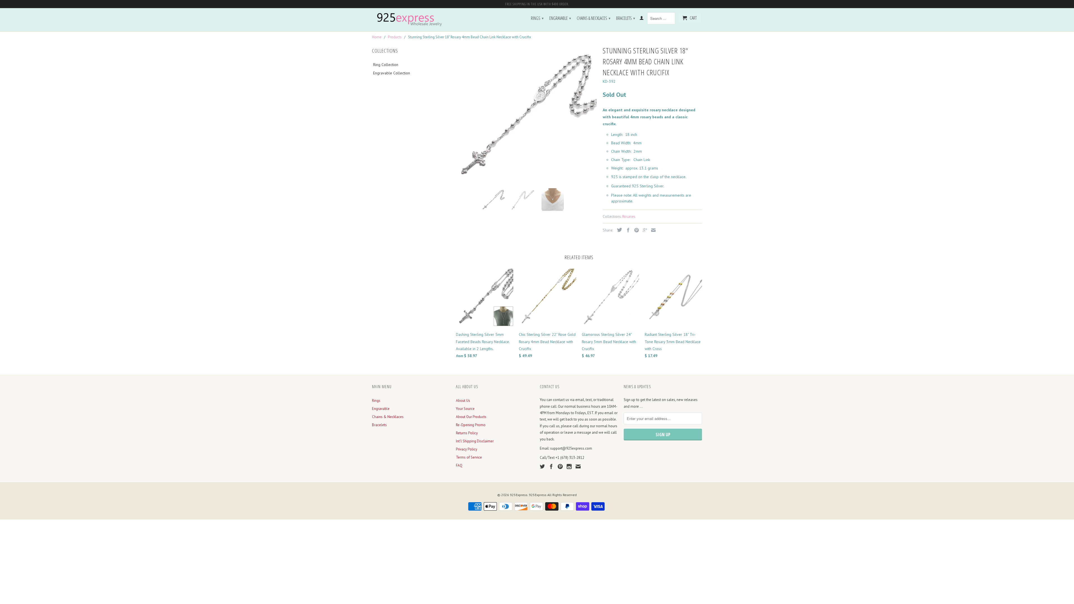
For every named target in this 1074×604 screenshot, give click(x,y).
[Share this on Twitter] (618, 229)
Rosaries (628, 216)
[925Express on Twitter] (542, 466)
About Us (463, 400)
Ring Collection (385, 64)
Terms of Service (469, 457)
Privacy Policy (466, 449)
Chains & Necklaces (594, 18)
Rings (537, 18)
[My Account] (641, 19)
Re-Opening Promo (471, 425)
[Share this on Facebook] (626, 230)
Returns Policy (467, 433)
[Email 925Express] (578, 466)
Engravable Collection (391, 73)
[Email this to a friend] (652, 230)
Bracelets (625, 18)
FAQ (459, 465)
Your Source (465, 408)
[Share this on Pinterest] (635, 230)
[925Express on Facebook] (551, 466)
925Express (518, 495)
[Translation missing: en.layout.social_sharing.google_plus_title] (643, 230)
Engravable (560, 18)
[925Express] (411, 19)
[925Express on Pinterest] (560, 466)
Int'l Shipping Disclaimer (475, 441)
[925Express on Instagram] (569, 466)
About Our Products (471, 416)
